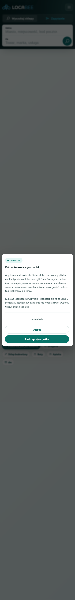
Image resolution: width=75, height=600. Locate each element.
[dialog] (37, 300)
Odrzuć (37, 329)
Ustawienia (37, 319)
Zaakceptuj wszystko (37, 339)
